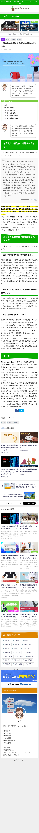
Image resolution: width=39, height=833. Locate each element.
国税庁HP (33, 199)
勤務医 (7, 644)
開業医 (30, 656)
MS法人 (25, 648)
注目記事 (19, 656)
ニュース (8, 656)
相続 (3, 39)
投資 (16, 648)
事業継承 (17, 660)
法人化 (7, 652)
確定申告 (18, 664)
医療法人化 (28, 644)
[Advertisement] (19, 777)
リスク (17, 652)
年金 (26, 640)
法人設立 (28, 652)
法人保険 (28, 660)
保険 (7, 660)
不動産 (7, 664)
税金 (17, 644)
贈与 (20, 39)
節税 (9, 39)
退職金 (17, 640)
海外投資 (29, 664)
